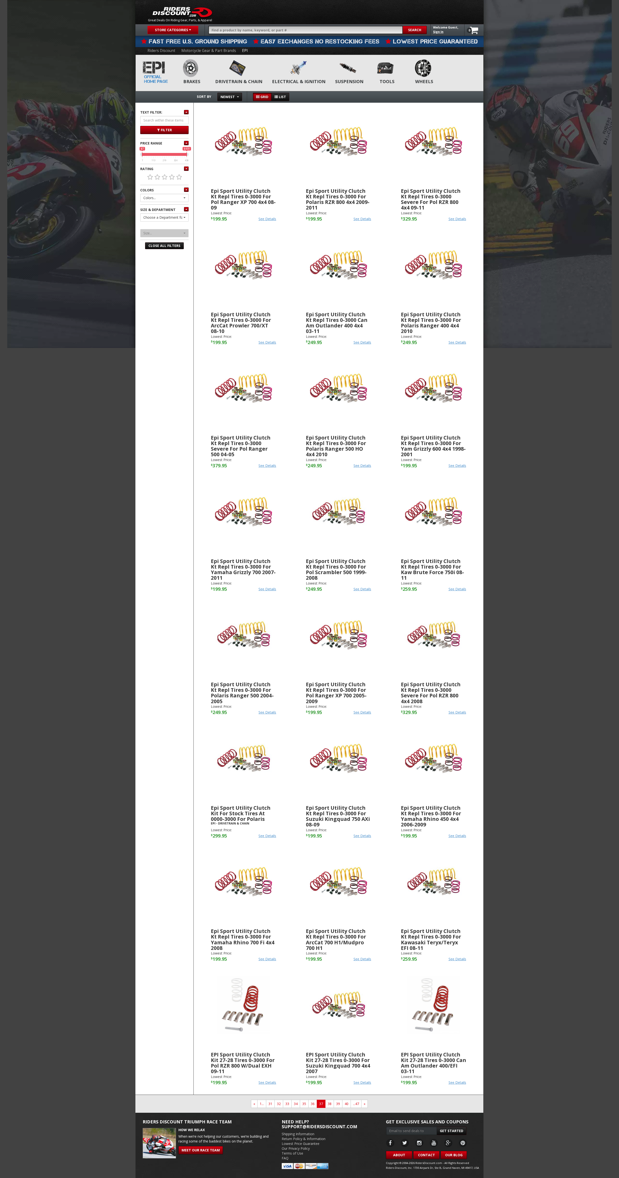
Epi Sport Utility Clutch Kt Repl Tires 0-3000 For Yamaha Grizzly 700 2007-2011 (243, 569)
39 (338, 1103)
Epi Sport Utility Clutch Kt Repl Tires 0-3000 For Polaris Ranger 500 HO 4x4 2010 (336, 446)
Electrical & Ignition (298, 81)
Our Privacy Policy (296, 1148)
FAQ (285, 1158)
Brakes (191, 81)
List (282, 96)
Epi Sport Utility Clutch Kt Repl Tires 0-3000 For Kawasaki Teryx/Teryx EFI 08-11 (431, 939)
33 (287, 1103)
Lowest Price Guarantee (300, 1143)
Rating (146, 168)
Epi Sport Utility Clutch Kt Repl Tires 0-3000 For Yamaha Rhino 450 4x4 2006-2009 (431, 816)
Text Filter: (151, 112)
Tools (387, 81)
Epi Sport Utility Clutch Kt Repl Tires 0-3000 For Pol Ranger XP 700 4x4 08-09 (243, 199)
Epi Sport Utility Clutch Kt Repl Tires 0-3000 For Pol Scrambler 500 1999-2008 (336, 569)
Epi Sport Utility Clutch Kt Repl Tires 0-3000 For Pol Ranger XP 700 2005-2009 (336, 692)
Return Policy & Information (303, 1138)
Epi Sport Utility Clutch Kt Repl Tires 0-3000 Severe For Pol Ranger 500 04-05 (241, 446)
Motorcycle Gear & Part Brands (208, 50)
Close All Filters (164, 245)
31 (270, 1103)
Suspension (349, 81)
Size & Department (158, 209)
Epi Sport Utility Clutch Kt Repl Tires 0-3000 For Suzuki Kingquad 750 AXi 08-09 (338, 816)
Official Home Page (156, 79)
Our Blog (454, 1155)
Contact (426, 1155)
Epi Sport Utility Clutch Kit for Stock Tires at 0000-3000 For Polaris (241, 813)
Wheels (424, 81)
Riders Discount (161, 50)
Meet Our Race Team (201, 1150)
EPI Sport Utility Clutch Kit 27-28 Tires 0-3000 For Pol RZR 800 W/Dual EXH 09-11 (243, 1063)
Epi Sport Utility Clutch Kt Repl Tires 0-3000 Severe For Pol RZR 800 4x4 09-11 (431, 199)
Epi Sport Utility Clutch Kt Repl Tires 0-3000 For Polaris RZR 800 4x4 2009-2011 (337, 199)
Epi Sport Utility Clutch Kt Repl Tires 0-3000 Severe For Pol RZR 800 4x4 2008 (431, 692)
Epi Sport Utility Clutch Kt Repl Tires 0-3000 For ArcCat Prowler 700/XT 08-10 (241, 322)
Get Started (451, 1130)
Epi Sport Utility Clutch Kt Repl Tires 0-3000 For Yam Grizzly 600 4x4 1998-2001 (433, 446)
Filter (166, 130)
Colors (147, 190)
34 (296, 1103)
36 (313, 1103)
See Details (267, 219)
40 (346, 1103)
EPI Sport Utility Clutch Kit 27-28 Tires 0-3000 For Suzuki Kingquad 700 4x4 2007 (338, 1063)
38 (330, 1103)
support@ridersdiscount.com (319, 1126)
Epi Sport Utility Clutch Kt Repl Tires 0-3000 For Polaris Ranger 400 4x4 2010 (431, 322)
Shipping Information (298, 1134)
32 (279, 1103)
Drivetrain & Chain (238, 81)
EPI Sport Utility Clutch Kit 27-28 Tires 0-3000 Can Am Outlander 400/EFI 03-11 (433, 1063)
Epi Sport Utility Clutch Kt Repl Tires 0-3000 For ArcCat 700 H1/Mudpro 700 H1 (336, 939)
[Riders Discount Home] (182, 12)
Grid (263, 96)
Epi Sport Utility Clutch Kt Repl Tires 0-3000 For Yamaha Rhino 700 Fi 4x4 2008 (242, 939)
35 (304, 1103)
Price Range (151, 143)
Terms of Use (292, 1153)
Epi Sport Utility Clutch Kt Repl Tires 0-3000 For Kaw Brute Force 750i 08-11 (432, 569)
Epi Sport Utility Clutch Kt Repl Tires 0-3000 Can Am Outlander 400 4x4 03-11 (337, 322)
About (399, 1155)
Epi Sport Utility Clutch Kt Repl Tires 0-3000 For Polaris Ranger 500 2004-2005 (242, 692)
